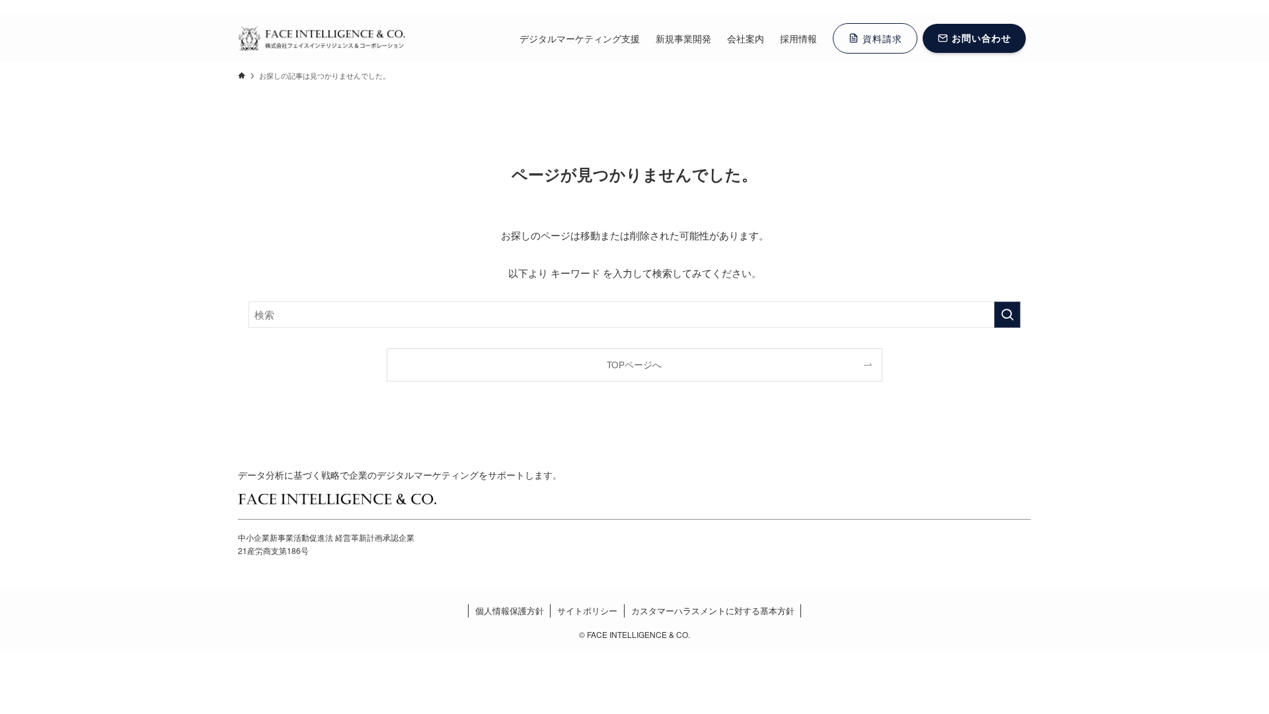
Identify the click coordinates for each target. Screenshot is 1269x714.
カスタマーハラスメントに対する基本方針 (712, 610)
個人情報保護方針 (509, 610)
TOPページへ (634, 364)
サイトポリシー (587, 610)
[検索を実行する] (1007, 314)
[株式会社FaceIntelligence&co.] (322, 38)
